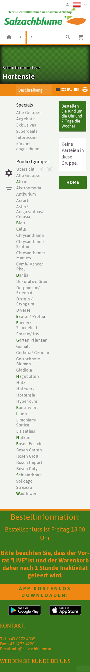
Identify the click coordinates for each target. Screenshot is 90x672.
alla (21, 229)
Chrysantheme (30, 235)
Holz (20, 382)
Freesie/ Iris (27, 333)
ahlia (22, 275)
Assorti (23, 200)
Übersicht (25, 169)
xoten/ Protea (30, 316)
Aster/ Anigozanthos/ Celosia (30, 211)
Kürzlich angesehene (27, 146)
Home (72, 182)
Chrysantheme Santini (30, 244)
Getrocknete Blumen (28, 361)
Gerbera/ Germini (32, 352)
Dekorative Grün (31, 281)
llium (22, 181)
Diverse (23, 310)
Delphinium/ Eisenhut (28, 290)
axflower (26, 493)
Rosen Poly (27, 468)
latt (21, 222)
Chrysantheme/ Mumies (31, 255)
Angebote (25, 118)
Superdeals (26, 131)
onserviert (27, 407)
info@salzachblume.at (32, 648)
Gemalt (23, 346)
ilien (21, 413)
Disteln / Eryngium (25, 301)
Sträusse (24, 487)
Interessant (27, 137)
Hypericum (26, 401)
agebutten (27, 376)
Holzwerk (25, 388)
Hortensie (25, 395)
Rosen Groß (27, 456)
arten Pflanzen (32, 340)
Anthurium (26, 194)
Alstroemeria (28, 187)
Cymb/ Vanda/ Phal (29, 266)
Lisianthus (25, 431)
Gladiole (24, 370)
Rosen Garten (29, 449)
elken (23, 437)
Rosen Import (29, 462)
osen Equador (30, 443)
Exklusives (26, 125)
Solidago (24, 481)
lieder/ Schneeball (26, 325)
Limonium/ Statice (26, 422)
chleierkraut (29, 474)
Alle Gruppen (29, 112)
